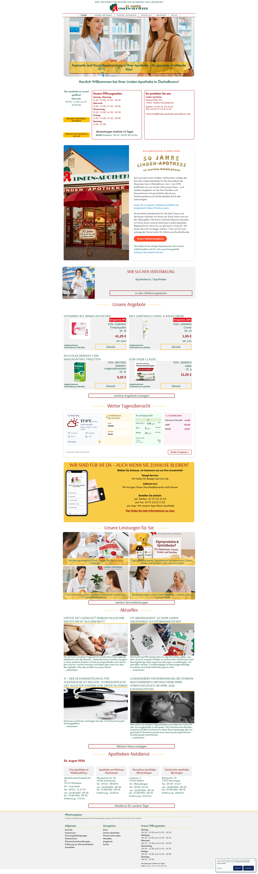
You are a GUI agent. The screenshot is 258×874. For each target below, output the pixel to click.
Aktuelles (146, 15)
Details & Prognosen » (180, 452)
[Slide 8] (123, 74)
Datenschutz (71, 838)
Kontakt (69, 829)
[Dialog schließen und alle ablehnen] (254, 859)
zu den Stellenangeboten (151, 293)
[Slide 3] (105, 74)
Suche (174, 15)
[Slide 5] (112, 74)
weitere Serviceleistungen (131, 602)
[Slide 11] (134, 74)
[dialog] (236, 865)
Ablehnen (238, 868)
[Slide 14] (145, 74)
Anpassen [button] (219, 868)
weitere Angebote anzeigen (131, 395)
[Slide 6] (116, 74)
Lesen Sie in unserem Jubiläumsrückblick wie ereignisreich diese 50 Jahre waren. (156, 206)
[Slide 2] (101, 74)
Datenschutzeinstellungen (77, 841)
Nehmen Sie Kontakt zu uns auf (76, 135)
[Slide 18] (159, 74)
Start (84, 15)
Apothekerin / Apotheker (151, 279)
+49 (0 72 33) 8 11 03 (161, 109)
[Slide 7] (119, 74)
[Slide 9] (127, 74)
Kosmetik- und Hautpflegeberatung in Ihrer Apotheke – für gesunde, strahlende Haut (124, 67)
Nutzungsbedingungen (76, 835)
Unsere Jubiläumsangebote (150, 238)
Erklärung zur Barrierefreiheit (79, 844)
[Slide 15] (148, 74)
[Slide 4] (109, 74)
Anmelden (70, 847)
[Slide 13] (141, 74)
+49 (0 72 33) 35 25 (163, 106)
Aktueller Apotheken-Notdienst (76, 119)
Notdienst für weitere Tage (131, 806)
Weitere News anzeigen (131, 746)
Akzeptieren (248, 868)
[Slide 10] (130, 74)
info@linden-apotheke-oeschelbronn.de (171, 113)
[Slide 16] (152, 74)
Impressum (70, 832)
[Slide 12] (138, 74)
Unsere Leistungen (126, 15)
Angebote (161, 15)
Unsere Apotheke (103, 15)
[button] (72, 47)
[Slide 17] (156, 74)
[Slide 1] (98, 74)
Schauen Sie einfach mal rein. (149, 252)
